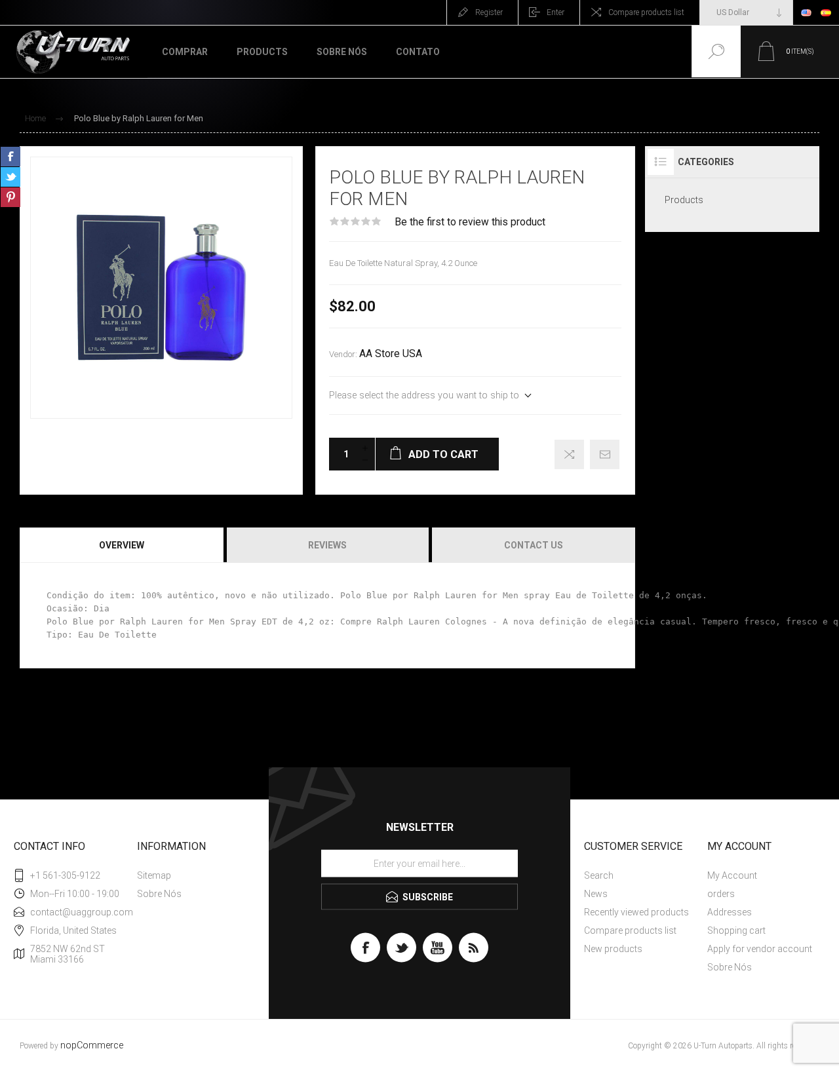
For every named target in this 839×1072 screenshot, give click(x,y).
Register (489, 12)
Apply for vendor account (759, 949)
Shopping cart (736, 930)
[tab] (122, 545)
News (596, 894)
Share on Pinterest (10, 197)
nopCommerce (91, 1045)
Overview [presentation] (121, 545)
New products (613, 949)
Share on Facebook (10, 156)
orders (721, 894)
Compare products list (646, 12)
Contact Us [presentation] (533, 545)
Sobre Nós (159, 894)
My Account (732, 875)
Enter (555, 12)
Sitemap (154, 875)
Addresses (729, 912)
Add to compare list (569, 454)
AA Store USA (390, 354)
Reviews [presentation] (327, 545)
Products (684, 200)
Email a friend (604, 454)
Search (599, 875)
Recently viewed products (636, 912)
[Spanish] (826, 12)
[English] (806, 12)
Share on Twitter (10, 177)
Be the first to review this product (470, 222)
